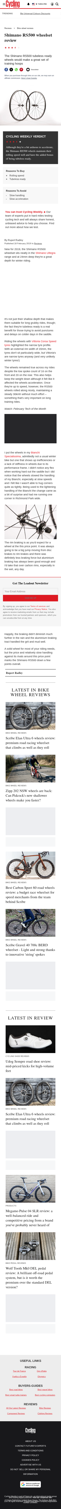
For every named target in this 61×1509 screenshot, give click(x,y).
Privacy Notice (40, 609)
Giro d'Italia (41, 1371)
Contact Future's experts (30, 1446)
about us (30, 1441)
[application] (30, 428)
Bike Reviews (45, 1408)
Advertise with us (30, 1465)
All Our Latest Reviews (16, 1408)
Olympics (42, 1376)
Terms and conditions (30, 1450)
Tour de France (19, 1371)
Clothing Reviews (45, 1413)
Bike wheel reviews (25, 28)
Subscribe (42, 4)
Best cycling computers (45, 1395)
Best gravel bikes (45, 1390)
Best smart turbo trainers (16, 1395)
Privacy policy (30, 1455)
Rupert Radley (15, 240)
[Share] (6, 69)
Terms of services (38, 606)
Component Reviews (16, 1413)
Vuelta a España (19, 1376)
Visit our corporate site (42, 1498)
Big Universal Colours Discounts (35, 13)
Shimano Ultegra (45, 253)
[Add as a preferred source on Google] (30, 1484)
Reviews (8, 28)
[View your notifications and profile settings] (28, 4)
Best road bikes (16, 1390)
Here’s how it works (29, 78)
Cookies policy (30, 1460)
